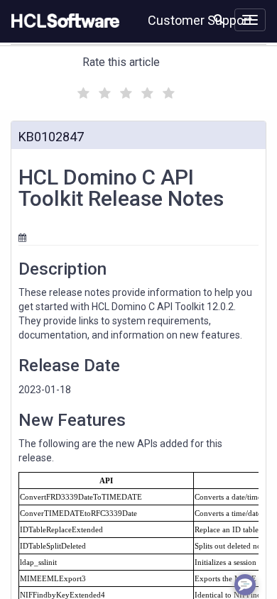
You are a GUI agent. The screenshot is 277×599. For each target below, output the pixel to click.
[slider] (124, 91)
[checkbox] (81, 89)
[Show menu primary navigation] (250, 20)
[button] (218, 18)
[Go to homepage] (62, 21)
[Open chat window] (245, 584)
